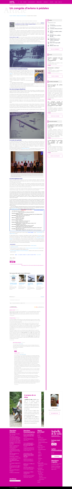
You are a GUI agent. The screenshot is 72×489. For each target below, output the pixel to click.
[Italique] (12, 303)
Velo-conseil (41, 474)
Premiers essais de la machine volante (32, 248)
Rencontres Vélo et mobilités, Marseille (55, 36)
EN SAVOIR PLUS (54, 413)
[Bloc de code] (20, 303)
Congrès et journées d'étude (21, 15)
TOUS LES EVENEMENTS (55, 49)
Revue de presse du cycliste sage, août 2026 (55, 85)
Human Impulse (33, 245)
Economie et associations (42, 439)
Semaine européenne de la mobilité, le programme (55, 39)
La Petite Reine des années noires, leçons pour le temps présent (15, 451)
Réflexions (40, 455)
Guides (39, 451)
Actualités (14, 15)
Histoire (39, 452)
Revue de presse (40, 437)
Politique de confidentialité (55, 466)
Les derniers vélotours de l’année (56, 28)
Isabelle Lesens (17, 352)
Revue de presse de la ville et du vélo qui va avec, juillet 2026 (15, 467)
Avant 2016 (39, 471)
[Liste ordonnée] (16, 303)
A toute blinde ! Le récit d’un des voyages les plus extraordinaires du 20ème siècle (55, 142)
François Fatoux (13, 317)
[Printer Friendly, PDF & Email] (13, 258)
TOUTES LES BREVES (55, 76)
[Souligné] (13, 303)
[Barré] (14, 303)
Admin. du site (53, 469)
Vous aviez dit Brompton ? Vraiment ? (15, 470)
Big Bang (39, 235)
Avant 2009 (40, 473)
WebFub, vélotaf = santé (54, 45)
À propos (39, 480)
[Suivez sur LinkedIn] (52, 444)
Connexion (42, 296)
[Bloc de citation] (18, 303)
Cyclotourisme (39, 468)
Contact (38, 482)
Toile (39, 461)
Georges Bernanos (14, 208)
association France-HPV (25, 148)
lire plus (49, 65)
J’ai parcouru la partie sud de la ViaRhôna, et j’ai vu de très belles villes (55, 126)
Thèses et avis (40, 467)
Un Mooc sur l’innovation (14, 472)
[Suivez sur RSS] (55, 444)
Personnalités (40, 445)
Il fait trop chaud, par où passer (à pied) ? (14, 454)
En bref (38, 435)
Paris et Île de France (41, 440)
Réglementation (40, 465)
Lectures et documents (41, 446)
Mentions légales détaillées (55, 467)
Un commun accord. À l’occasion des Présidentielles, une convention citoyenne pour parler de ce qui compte (55, 103)
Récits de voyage (41, 469)
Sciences (39, 459)
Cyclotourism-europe (42, 477)
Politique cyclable (40, 462)
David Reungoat (39, 232)
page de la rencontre (14, 246)
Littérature (40, 454)
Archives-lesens (41, 479)
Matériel (39, 443)
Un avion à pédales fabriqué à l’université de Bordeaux (19, 250)
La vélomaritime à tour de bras (55, 25)
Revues (39, 456)
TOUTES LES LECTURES (55, 116)
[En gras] (10, 303)
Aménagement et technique (42, 464)
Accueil (11, 15)
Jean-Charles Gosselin (17, 342)
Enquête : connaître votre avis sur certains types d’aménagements (55, 59)
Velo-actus (40, 476)
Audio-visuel (40, 448)
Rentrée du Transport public (55, 42)
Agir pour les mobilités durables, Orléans (56, 32)
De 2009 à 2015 (40, 472)
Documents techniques (42, 449)
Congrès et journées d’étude (42, 442)
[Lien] (21, 303)
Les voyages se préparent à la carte (15, 464)
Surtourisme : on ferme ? (53, 68)
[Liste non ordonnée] (17, 303)
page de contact (12, 233)
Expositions (40, 458)
